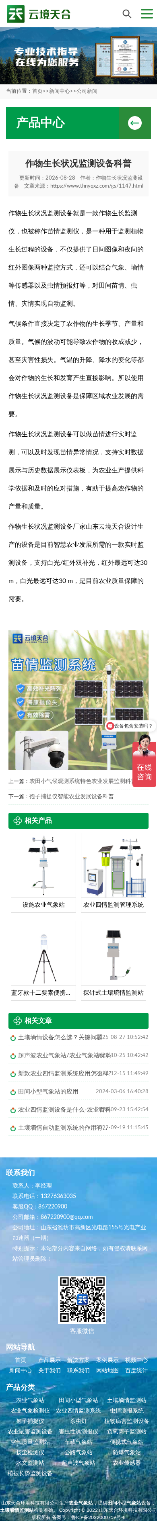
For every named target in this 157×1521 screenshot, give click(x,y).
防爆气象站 (127, 1453)
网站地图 (107, 1371)
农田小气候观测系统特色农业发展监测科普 (82, 781)
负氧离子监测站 (127, 1432)
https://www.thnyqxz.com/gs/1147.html (96, 186)
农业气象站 (30, 1400)
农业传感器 (127, 1463)
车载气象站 (78, 1442)
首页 (37, 91)
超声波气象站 (78, 1463)
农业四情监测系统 (78, 1411)
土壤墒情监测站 (127, 1400)
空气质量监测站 (30, 1442)
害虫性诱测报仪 (78, 1432)
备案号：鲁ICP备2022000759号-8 (89, 1517)
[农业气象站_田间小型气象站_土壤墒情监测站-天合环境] (38, 14)
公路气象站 (78, 1453)
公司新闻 (86, 91)
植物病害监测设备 (126, 1421)
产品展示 (49, 1360)
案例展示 (107, 1360)
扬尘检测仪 (30, 1453)
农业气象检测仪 (30, 1411)
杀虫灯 (78, 1421)
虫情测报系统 (127, 1411)
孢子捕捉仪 (30, 1421)
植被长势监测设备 (30, 1473)
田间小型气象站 (78, 1400)
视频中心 (136, 1360)
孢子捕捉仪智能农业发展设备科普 (71, 796)
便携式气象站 (127, 1442)
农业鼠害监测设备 (30, 1432)
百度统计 (136, 1371)
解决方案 (78, 1360)
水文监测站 (30, 1463)
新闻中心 (59, 91)
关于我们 (49, 1371)
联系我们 (78, 1371)
